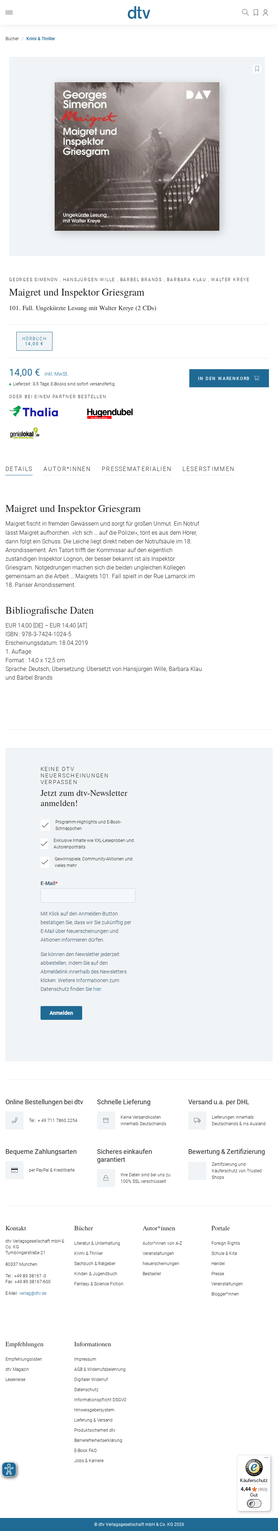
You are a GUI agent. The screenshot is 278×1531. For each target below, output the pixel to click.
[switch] (254, 1503)
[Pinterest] (165, 1502)
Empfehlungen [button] (24, 1343)
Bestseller (152, 1273)
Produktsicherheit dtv (94, 1430)
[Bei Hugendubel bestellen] (122, 413)
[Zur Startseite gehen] (139, 12)
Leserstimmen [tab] (208, 469)
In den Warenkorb (224, 378)
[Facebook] (114, 1502)
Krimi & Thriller (88, 1253)
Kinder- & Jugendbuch (95, 1273)
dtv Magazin (17, 1369)
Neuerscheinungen (161, 1263)
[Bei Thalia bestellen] (44, 411)
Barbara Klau (186, 279)
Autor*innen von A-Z (162, 1243)
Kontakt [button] (15, 1227)
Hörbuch (34, 341)
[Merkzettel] (256, 12)
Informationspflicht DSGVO (100, 1399)
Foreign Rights (225, 1243)
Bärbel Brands (141, 279)
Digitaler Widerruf (91, 1379)
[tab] (19, 470)
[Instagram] (131, 1502)
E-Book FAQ (85, 1450)
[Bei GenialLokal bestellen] (44, 432)
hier (97, 989)
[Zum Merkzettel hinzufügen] (257, 69)
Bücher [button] (83, 1227)
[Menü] (9, 12)
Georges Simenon (33, 279)
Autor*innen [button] (159, 1227)
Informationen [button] (92, 1343)
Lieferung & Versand (93, 1420)
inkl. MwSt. (56, 374)
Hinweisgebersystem (94, 1410)
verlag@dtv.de (32, 1293)
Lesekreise (15, 1379)
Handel (218, 1263)
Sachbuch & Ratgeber (94, 1263)
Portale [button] (220, 1227)
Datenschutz (86, 1389)
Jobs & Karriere (89, 1460)
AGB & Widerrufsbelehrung (100, 1369)
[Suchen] (246, 12)
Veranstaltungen (158, 1253)
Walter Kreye (230, 279)
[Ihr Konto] (266, 12)
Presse (217, 1273)
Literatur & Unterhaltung (97, 1243)
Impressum (85, 1359)
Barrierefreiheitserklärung (98, 1440)
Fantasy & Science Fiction (98, 1283)
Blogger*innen (225, 1294)
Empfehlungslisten (23, 1359)
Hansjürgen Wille (89, 279)
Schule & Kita (224, 1253)
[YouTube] (148, 1502)
